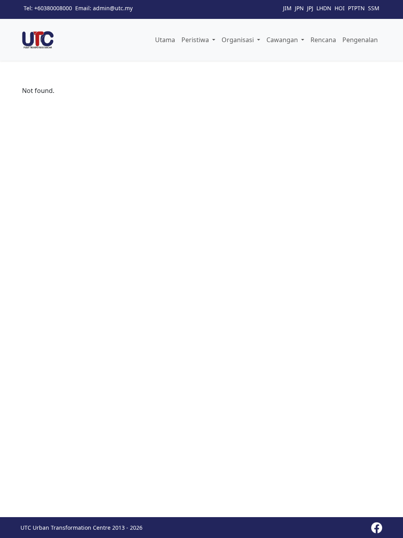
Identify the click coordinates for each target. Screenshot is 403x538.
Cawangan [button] (282, 39)
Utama (165, 39)
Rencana (323, 39)
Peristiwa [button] (196, 39)
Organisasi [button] (238, 39)
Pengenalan (360, 39)
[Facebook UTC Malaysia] (377, 528)
